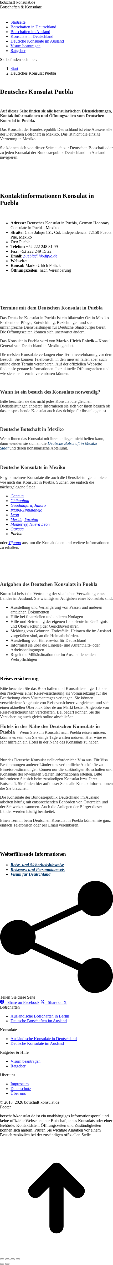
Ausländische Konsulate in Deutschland (44, 1038)
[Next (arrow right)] (7, 1264)
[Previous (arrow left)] (2, 1264)
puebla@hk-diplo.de (40, 256)
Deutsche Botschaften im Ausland (39, 1021)
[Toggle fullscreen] (13, 1259)
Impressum (20, 1084)
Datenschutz (21, 1088)
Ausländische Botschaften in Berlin (40, 1016)
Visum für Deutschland (30, 874)
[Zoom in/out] (18, 1259)
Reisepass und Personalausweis (38, 869)
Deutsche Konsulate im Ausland (37, 1043)
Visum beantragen (25, 1061)
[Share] (7, 1259)
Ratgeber (18, 1066)
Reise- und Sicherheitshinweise (37, 865)
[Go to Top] (56, 1253)
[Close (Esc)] (2, 1259)
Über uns (18, 1093)
